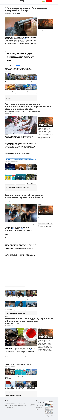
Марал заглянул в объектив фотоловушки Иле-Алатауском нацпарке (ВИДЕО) (17, 187)
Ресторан (9, 161)
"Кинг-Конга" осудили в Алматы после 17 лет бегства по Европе (15, 313)
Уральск (6, 161)
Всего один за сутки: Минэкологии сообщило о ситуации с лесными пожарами (45, 26)
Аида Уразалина (7, 201)
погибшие (9, 366)
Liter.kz (25, 138)
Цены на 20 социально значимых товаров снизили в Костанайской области (20, 156)
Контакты (31, 405)
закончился (18, 65)
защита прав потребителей (14, 161)
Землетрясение (13, 366)
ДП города (22, 228)
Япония (6, 366)
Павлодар (6, 71)
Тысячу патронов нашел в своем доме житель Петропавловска (15, 96)
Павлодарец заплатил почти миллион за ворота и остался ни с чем (18, 158)
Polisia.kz (24, 38)
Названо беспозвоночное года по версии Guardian (13, 395)
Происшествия (41, 122)
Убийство (9, 71)
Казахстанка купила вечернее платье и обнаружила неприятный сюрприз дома (21, 159)
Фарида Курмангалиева (8, 113)
